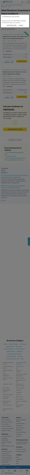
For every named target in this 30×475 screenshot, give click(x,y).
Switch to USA (12, 25)
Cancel (21, 25)
